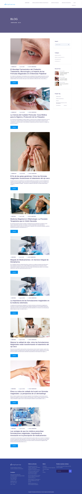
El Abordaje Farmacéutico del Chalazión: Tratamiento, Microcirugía (64, 73)
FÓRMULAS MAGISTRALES (59, 57)
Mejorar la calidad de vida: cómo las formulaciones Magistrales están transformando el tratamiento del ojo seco (29, 344)
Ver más (14, 82)
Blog (75, 2)
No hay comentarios (32, 66)
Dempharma (27, 2)
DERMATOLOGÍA (57, 55)
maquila (57, 100)
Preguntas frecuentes (66, 2)
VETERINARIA (57, 61)
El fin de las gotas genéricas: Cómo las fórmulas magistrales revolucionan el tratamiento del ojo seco (34, 476)
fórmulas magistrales (60, 98)
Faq (43, 470)
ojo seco (65, 105)
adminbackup (13, 66)
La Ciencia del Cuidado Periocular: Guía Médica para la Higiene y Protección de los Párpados (33, 472)
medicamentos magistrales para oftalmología (61, 103)
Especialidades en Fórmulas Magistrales (40, 2)
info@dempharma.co (13, 481)
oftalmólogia (58, 105)
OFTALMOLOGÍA (57, 59)
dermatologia (58, 96)
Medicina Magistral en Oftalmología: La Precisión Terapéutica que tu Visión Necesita (34, 480)
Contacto (74, 5)
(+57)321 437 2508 (13, 479)
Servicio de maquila (55, 2)
